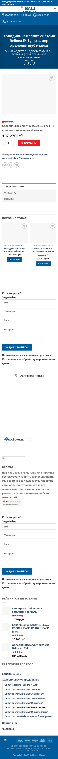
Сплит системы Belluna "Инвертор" (24, 702)
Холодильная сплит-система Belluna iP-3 (15, 250)
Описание (10, 193)
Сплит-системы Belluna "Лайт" (21, 684)
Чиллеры (8, 728)
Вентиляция (10, 722)
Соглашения (10, 359)
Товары (17, 54)
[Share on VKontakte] (16, 165)
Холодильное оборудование (32, 56)
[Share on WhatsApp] (5, 165)
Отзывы (9, 199)
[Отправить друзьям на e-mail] (10, 165)
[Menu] (4, 10)
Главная (44, 51)
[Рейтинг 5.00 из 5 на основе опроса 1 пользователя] (29, 122)
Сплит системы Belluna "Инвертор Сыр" (26, 711)
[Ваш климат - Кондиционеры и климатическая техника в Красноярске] (29, 9)
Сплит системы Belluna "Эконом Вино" (26, 698)
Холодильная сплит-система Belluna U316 (43, 250)
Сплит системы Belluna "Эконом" (23, 689)
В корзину (28, 142)
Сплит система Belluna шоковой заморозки (28, 716)
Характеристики (14, 186)
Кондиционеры (12, 673)
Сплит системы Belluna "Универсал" (24, 693)
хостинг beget (29, 750)
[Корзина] (54, 9)
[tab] (29, 186)
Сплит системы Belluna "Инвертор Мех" (26, 707)
